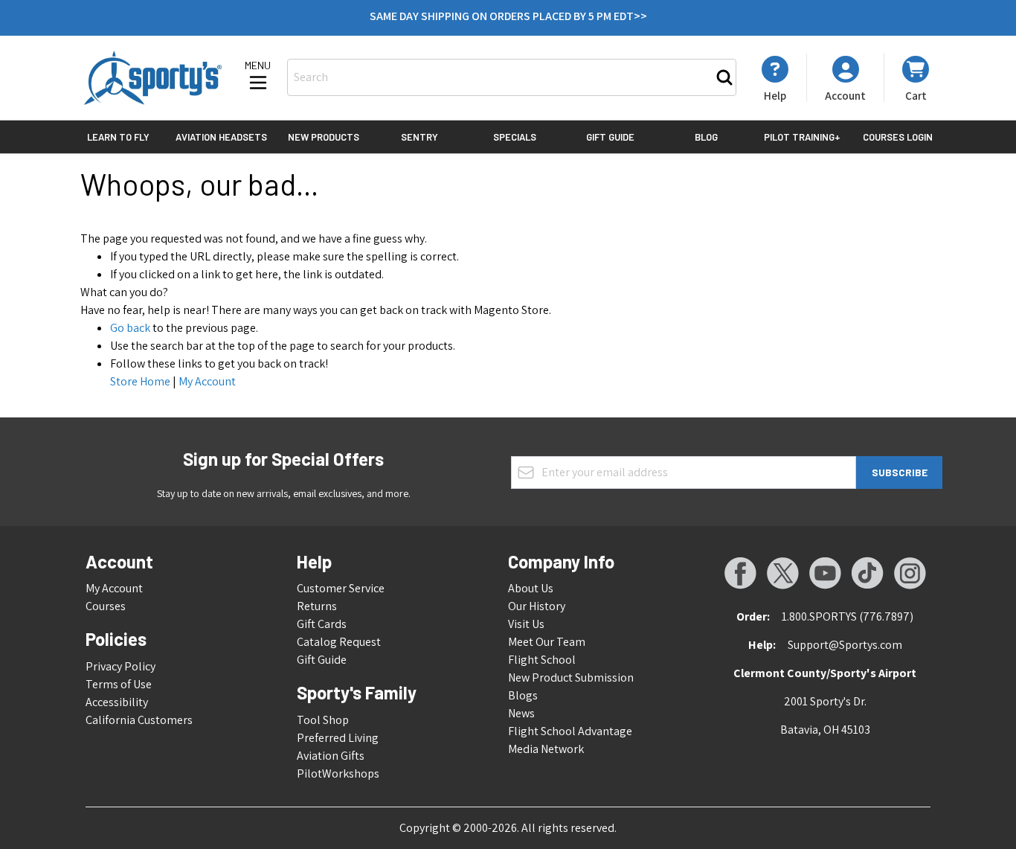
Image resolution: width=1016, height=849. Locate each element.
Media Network (546, 749)
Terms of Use (119, 684)
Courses (106, 606)
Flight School (542, 659)
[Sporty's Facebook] (740, 573)
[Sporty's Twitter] (782, 573)
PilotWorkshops (338, 773)
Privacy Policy (120, 666)
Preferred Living (338, 738)
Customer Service (341, 588)
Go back (130, 328)
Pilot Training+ (802, 137)
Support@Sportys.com (845, 645)
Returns (317, 606)
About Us (530, 588)
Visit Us (526, 624)
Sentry (419, 137)
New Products (323, 137)
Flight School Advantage (570, 731)
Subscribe (899, 472)
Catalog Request (339, 642)
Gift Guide (610, 137)
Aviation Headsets (221, 137)
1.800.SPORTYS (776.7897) (847, 616)
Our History (536, 606)
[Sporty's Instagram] (910, 573)
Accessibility (117, 702)
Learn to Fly (118, 137)
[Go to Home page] (153, 78)
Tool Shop (323, 720)
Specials (514, 137)
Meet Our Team (546, 642)
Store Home (140, 381)
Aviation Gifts (330, 755)
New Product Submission (571, 677)
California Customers (139, 720)
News (521, 713)
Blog (706, 137)
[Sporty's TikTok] (867, 573)
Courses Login (898, 137)
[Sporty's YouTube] (825, 573)
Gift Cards (322, 624)
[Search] (724, 77)
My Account (207, 381)
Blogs (523, 695)
